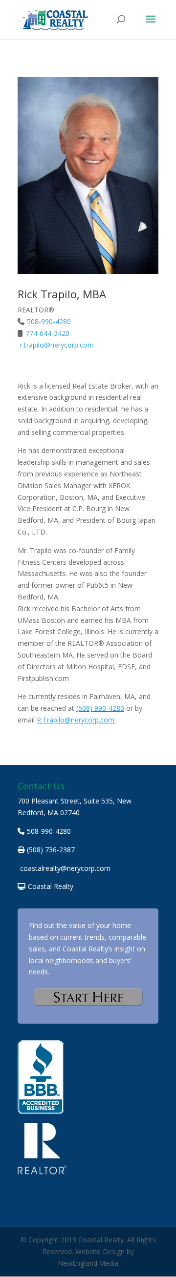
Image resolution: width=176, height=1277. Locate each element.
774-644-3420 (47, 333)
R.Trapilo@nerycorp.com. (76, 719)
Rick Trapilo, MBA (62, 294)
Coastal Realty (50, 886)
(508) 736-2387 (51, 849)
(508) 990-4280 (100, 708)
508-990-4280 (49, 321)
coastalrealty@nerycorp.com (65, 868)
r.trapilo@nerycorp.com (57, 345)
